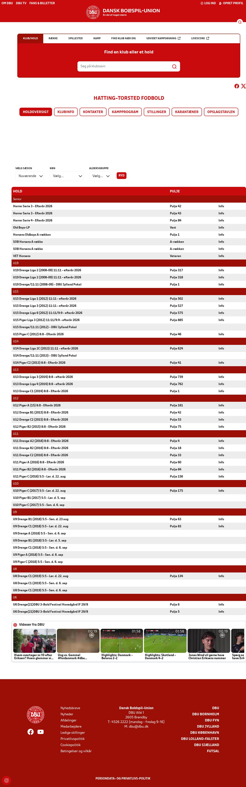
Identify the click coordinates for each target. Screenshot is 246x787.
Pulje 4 (175, 441)
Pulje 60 (175, 462)
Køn (52, 168)
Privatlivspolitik (73, 739)
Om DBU (7, 3)
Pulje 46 (175, 334)
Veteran (175, 256)
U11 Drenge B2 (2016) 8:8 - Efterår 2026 (40, 448)
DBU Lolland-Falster (200, 739)
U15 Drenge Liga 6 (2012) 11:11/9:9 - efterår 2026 (47, 313)
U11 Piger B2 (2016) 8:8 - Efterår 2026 (39, 469)
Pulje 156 (176, 476)
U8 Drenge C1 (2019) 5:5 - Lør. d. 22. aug (40, 576)
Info (221, 206)
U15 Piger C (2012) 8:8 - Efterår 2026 (38, 334)
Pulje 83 (175, 526)
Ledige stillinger (73, 733)
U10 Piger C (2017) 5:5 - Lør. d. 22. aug (39, 491)
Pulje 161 (176, 405)
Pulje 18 (175, 448)
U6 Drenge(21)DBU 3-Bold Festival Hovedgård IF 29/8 (50, 604)
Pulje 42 (175, 206)
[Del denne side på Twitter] (243, 87)
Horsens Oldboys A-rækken (32, 235)
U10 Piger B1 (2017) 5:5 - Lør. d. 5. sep (39, 498)
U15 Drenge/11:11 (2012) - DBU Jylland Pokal (45, 327)
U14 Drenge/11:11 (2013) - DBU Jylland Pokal (45, 355)
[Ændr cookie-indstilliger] (6, 780)
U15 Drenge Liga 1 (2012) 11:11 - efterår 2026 (44, 299)
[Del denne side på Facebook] (236, 87)
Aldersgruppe (99, 168)
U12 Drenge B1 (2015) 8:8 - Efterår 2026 (40, 412)
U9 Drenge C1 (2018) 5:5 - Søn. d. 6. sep (40, 548)
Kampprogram (125, 112)
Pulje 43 (175, 213)
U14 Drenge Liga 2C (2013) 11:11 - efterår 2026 (45, 348)
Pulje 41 (175, 363)
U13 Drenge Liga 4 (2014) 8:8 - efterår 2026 (43, 384)
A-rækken (177, 242)
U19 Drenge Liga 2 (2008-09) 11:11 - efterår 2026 (47, 270)
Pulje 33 (175, 455)
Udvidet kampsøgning (161, 38)
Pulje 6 (175, 604)
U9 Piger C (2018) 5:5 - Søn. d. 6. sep (38, 562)
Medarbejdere (71, 726)
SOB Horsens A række (28, 242)
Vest (173, 227)
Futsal (213, 751)
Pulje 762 (176, 384)
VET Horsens (21, 256)
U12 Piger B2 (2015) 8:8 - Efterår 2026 (39, 427)
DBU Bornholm (205, 714)
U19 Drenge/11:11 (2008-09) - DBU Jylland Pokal (47, 284)
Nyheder (67, 714)
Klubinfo (65, 112)
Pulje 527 (176, 306)
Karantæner (187, 112)
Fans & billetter (42, 3)
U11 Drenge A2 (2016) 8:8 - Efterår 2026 (40, 441)
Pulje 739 (176, 377)
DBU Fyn (212, 720)
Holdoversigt (36, 112)
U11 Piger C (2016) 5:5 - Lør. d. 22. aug (39, 476)
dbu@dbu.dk (138, 726)
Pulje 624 (176, 348)
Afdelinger (68, 720)
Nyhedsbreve (70, 708)
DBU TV (21, 3)
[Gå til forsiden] (123, 12)
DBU (215, 708)
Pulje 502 (176, 299)
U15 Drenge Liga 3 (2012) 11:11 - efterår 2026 (44, 306)
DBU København (204, 733)
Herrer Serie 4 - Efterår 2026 (32, 220)
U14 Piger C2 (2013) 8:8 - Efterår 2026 (39, 363)
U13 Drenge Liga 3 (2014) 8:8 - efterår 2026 (43, 377)
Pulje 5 (175, 612)
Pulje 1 (175, 235)
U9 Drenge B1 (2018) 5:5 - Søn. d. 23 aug (40, 519)
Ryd (122, 175)
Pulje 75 (175, 427)
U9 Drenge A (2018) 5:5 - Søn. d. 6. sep (39, 533)
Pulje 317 (176, 270)
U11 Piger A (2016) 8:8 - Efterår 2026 (38, 462)
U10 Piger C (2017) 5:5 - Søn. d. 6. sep (38, 505)
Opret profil (233, 3)
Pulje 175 (176, 491)
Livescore (198, 38)
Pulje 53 (175, 419)
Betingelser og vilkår (76, 751)
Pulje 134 (176, 576)
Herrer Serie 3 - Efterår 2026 (32, 206)
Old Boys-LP (21, 227)
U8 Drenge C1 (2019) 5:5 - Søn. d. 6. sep (40, 583)
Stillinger (156, 112)
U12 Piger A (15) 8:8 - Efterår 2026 (37, 405)
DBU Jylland (208, 726)
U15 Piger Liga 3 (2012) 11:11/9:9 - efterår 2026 (46, 320)
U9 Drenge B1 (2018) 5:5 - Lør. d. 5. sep (39, 540)
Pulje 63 (175, 519)
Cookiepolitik (71, 745)
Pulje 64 (175, 469)
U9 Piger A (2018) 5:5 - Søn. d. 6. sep (38, 555)
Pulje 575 (176, 313)
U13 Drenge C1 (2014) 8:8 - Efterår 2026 (40, 391)
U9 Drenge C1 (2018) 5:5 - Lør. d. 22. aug (40, 526)
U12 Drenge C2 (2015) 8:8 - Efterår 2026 (40, 419)
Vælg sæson (23, 168)
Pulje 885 (176, 320)
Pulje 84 (175, 220)
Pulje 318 (176, 277)
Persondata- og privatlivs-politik (123, 778)
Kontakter (93, 112)
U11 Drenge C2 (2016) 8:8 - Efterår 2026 (40, 455)
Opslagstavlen (221, 112)
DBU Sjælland (206, 745)
